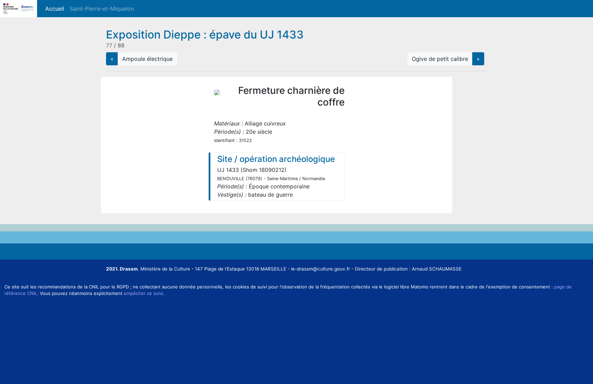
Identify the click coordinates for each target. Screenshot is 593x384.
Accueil (56, 8)
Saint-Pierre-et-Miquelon (102, 8)
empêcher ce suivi (143, 293)
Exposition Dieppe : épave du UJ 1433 (205, 34)
